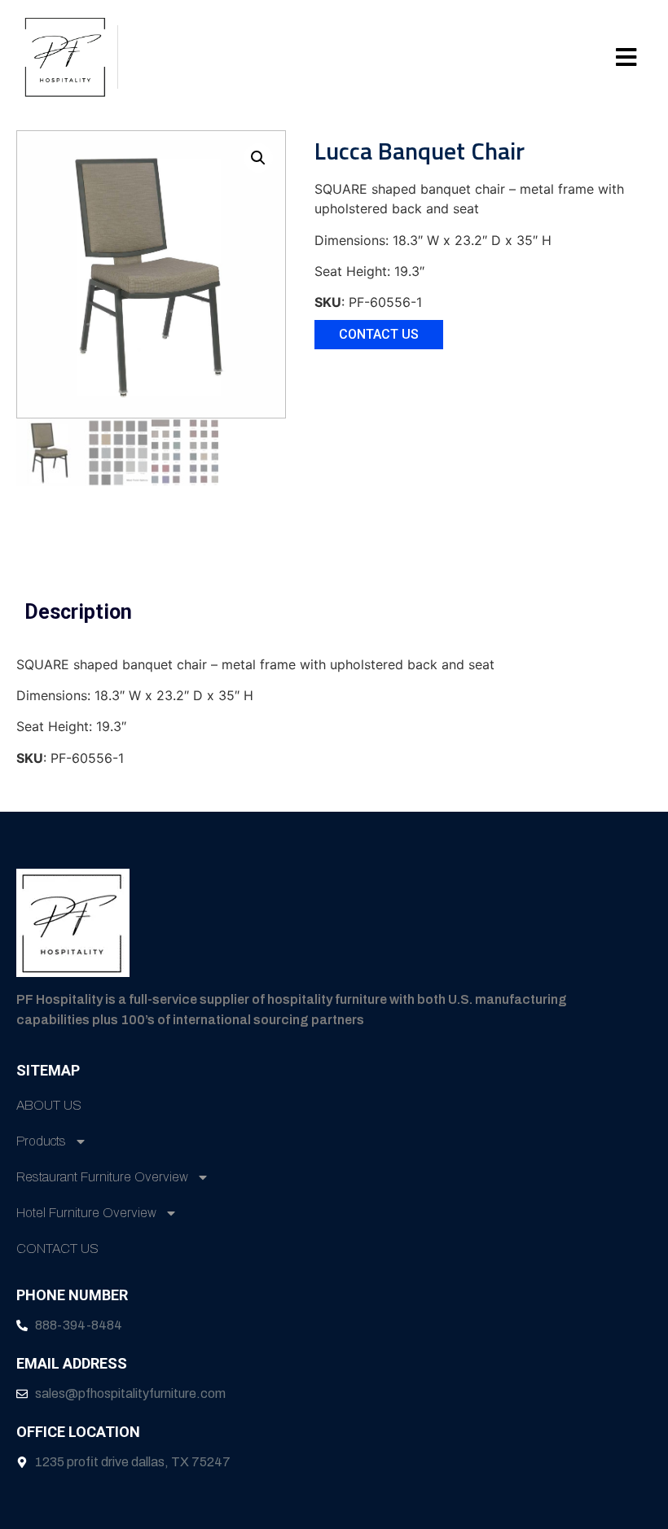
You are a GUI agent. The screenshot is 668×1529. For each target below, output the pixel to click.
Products (41, 1141)
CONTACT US (57, 1248)
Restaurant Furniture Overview (102, 1177)
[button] (381, 57)
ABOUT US (48, 1105)
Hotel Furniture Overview (86, 1213)
